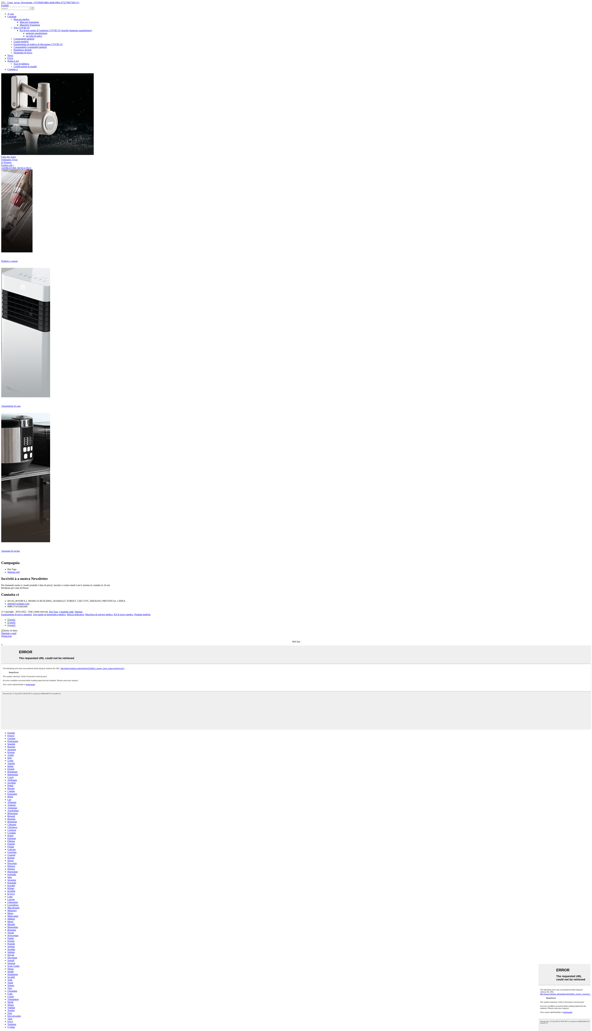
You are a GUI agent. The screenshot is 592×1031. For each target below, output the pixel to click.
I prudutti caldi (66, 611)
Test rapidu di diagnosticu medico (49, 614)
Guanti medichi (21, 41)
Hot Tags (53, 611)
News (10, 55)
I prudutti (11, 16)
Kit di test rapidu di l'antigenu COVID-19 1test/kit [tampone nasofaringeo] (56, 30)
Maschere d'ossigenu (30, 25)
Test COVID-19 (21, 27)
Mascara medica (21, 19)
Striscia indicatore (75, 614)
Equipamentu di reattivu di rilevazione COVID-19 (38, 44)
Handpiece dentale (23, 50)
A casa (10, 13)
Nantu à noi (13, 61)
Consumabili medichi (24, 38)
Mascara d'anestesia (29, 22)
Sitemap (78, 611)
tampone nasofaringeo (36, 33)
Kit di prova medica (123, 614)
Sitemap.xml (13, 572)
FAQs (10, 58)
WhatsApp (6, 636)
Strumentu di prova (23, 52)
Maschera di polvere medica (99, 614)
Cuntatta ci (12, 69)
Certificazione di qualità (25, 66)
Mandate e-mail (8, 633)
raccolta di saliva (34, 36)
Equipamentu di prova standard (16, 614)
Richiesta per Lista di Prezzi (14, 588)
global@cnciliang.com (18, 603)
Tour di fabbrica (21, 63)
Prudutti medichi (142, 614)
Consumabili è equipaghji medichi (30, 47)
